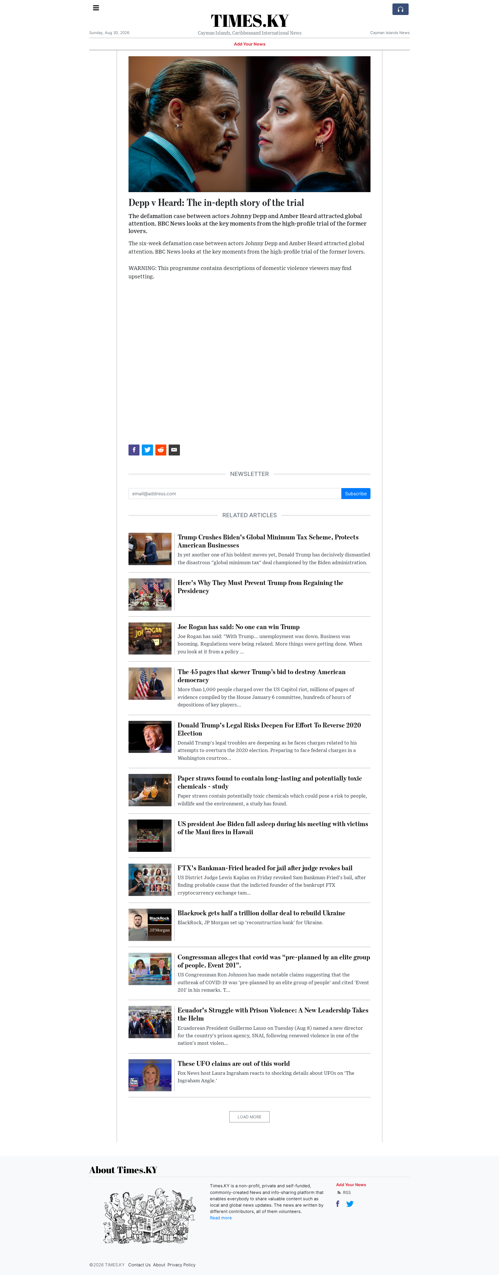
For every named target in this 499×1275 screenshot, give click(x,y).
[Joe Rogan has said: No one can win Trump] (150, 638)
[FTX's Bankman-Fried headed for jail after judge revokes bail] (150, 879)
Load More (249, 1116)
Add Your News (249, 44)
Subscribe (356, 493)
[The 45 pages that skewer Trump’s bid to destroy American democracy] (150, 683)
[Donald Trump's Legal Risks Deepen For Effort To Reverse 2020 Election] (150, 736)
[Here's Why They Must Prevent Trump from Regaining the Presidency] (150, 594)
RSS (346, 1192)
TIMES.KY (250, 20)
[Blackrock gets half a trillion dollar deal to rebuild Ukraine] (150, 924)
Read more (221, 1217)
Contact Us (139, 1265)
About (159, 1265)
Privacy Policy (181, 1265)
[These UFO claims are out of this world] (150, 1075)
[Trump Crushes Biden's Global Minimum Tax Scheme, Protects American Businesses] (150, 548)
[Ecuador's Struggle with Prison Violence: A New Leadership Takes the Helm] (150, 1022)
